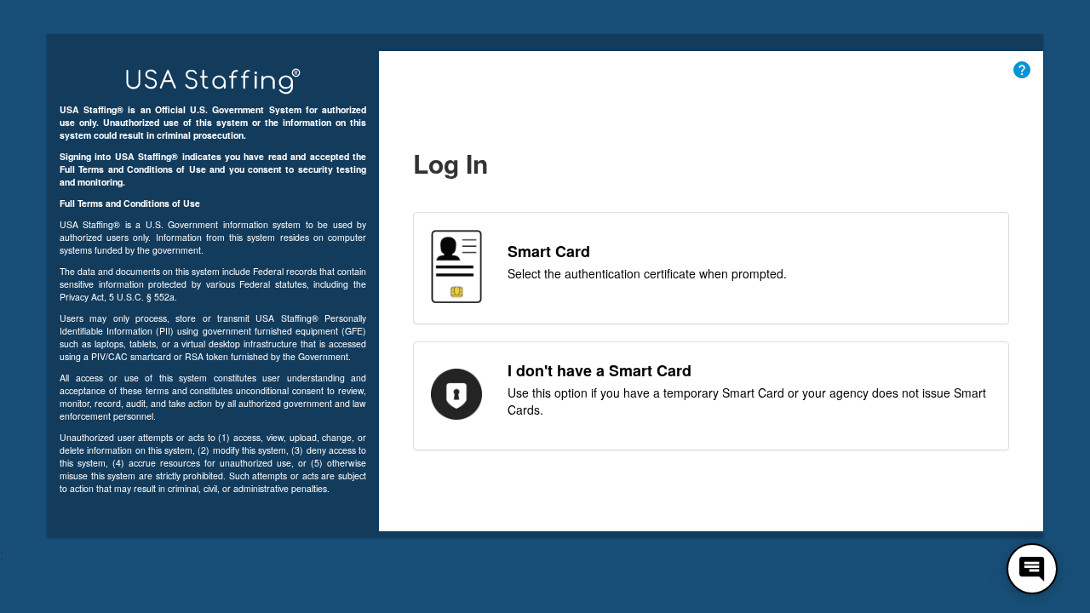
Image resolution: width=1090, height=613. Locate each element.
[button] (1022, 69)
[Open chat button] (1032, 568)
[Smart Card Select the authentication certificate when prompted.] (711, 315)
